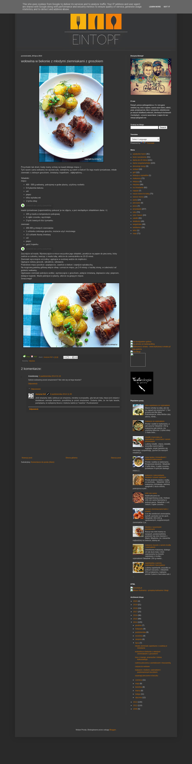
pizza (135, 206)
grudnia (138, 625)
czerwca (138, 680)
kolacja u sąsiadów (140, 175)
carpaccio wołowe (142, 666)
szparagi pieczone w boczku (146, 676)
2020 (135, 601)
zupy (135, 233)
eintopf (135, 169)
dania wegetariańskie (141, 163)
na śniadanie (138, 187)
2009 (135, 709)
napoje (135, 191)
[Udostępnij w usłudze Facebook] (73, 357)
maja (137, 684)
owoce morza (138, 197)
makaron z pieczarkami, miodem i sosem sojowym (155, 476)
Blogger (113, 730)
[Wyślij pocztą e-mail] (64, 357)
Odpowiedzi (36, 389)
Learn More (155, 7)
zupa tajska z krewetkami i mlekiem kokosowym (155, 458)
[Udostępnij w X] (70, 357)
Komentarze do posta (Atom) (42, 462)
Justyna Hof (48, 357)
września (139, 636)
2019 (135, 605)
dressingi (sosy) (139, 166)
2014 (135, 622)
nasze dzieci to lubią (141, 194)
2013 (135, 702)
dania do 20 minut (140, 160)
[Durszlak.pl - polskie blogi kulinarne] (136, 588)
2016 (135, 615)
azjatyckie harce (139, 154)
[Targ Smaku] (138, 366)
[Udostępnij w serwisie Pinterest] (76, 357)
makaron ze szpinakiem (154, 421)
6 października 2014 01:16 (50, 376)
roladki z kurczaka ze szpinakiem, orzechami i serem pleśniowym (157, 439)
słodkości (136, 221)
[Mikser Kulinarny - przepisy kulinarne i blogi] (149, 590)
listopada (139, 629)
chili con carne (151, 493)
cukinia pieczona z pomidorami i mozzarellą (153, 663)
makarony (137, 178)
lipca (137, 643)
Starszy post (116, 458)
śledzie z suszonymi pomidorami (153, 528)
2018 (135, 608)
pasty (135, 200)
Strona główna (71, 458)
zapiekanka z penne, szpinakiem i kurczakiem (155, 564)
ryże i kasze (137, 215)
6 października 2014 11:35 (61, 394)
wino (135, 230)
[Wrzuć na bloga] (67, 357)
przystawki (137, 209)
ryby (134, 212)
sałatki (135, 218)
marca (138, 691)
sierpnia (138, 639)
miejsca (136, 181)
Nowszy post (27, 458)
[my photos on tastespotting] (142, 344)
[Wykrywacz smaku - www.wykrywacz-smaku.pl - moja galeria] (150, 349)
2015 (135, 619)
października (140, 632)
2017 (135, 612)
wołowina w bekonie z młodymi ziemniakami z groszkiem (147, 653)
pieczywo (136, 203)
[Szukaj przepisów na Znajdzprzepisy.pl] (135, 352)
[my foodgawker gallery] (140, 342)
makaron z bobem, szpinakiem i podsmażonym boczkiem (148, 671)
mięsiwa (32, 361)
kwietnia (138, 687)
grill (134, 172)
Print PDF (31, 357)
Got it (167, 7)
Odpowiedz (33, 384)
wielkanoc (137, 227)
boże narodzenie (140, 157)
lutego (138, 694)
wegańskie (137, 224)
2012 (135, 705)
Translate (150, 143)
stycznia (138, 697)
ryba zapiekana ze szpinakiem (157, 405)
